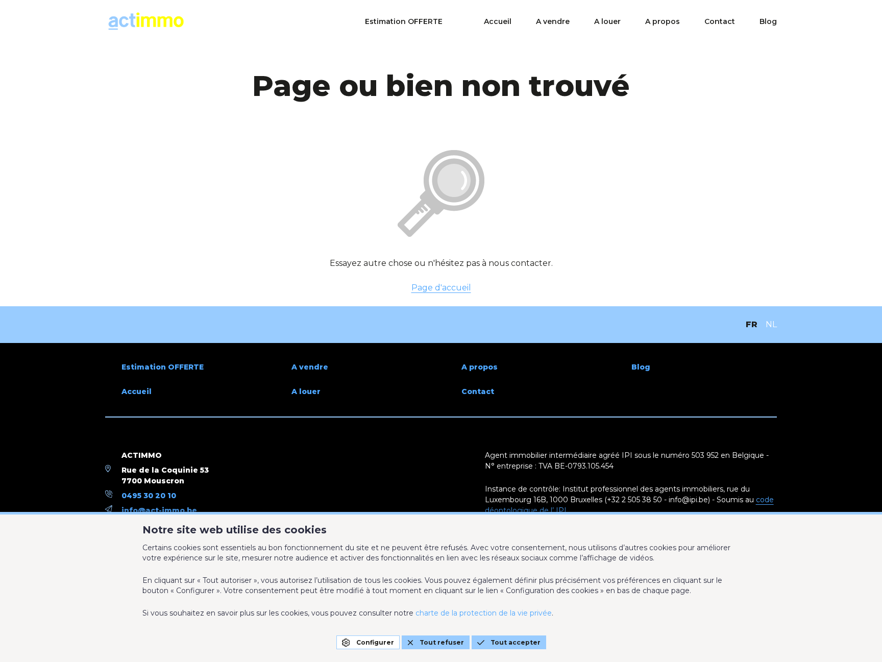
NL (771, 324)
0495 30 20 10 (148, 495)
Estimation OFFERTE (404, 21)
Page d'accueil (441, 287)
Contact (719, 21)
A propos (662, 21)
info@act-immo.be (159, 510)
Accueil (497, 21)
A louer (607, 21)
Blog (768, 21)
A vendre (553, 21)
